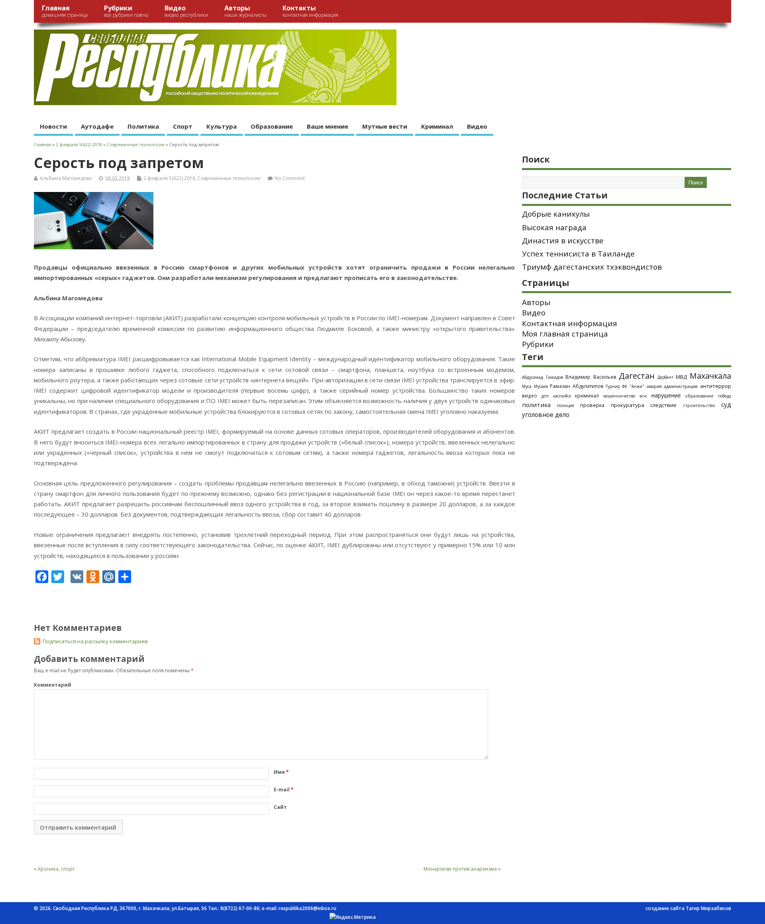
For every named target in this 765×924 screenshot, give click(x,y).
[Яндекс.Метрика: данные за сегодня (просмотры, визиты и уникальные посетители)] (353, 917)
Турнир (613, 386)
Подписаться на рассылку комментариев (95, 641)
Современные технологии (229, 178)
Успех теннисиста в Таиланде (578, 254)
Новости (53, 126)
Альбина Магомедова (66, 178)
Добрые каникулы (556, 214)
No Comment (290, 178)
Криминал (437, 126)
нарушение (666, 395)
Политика (143, 126)
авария (654, 386)
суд (726, 404)
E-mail (284, 789)
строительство (699, 405)
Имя (281, 772)
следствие (663, 405)
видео (529, 395)
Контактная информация (569, 323)
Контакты (310, 11)
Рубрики (126, 11)
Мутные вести (384, 126)
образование (699, 396)
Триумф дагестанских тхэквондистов (592, 267)
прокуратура (627, 405)
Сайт (280, 807)
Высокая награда (554, 227)
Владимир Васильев (590, 377)
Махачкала (710, 375)
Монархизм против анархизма (460, 868)
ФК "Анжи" (633, 386)
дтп (545, 396)
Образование (272, 126)
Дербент (665, 377)
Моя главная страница (565, 334)
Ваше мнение (327, 126)
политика (536, 405)
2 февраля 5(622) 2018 (169, 178)
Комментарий (52, 684)
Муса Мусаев (535, 386)
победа (724, 396)
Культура (221, 126)
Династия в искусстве (563, 240)
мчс (643, 396)
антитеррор (715, 386)
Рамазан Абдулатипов (576, 386)
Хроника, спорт (56, 868)
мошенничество (619, 396)
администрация (681, 386)
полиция (565, 405)
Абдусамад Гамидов (542, 377)
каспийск (562, 396)
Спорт (182, 126)
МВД (681, 376)
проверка (592, 405)
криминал (587, 395)
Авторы (245, 11)
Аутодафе (97, 126)
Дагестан (637, 375)
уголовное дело (545, 414)
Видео (186, 11)
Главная (65, 11)
